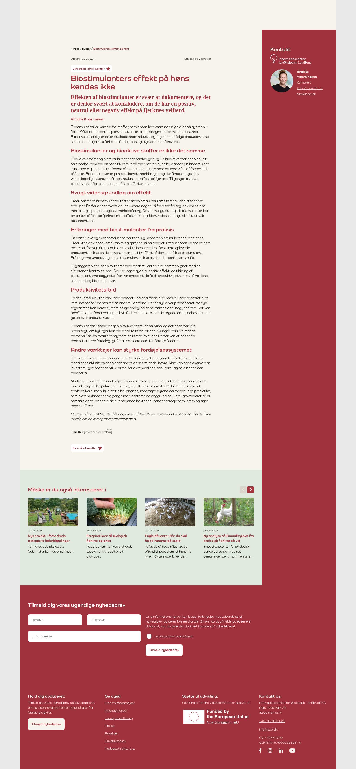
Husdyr (86, 48)
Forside (75, 48)
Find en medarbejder (120, 703)
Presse (110, 725)
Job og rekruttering (119, 718)
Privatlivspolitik (115, 741)
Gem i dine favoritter (85, 448)
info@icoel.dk (268, 729)
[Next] (250, 489)
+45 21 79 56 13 (310, 88)
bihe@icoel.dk (306, 94)
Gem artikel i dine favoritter (89, 68)
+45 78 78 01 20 (272, 721)
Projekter (111, 733)
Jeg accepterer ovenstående (174, 636)
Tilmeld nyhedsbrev (164, 650)
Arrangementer (116, 710)
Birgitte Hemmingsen (307, 74)
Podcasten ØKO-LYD (120, 748)
